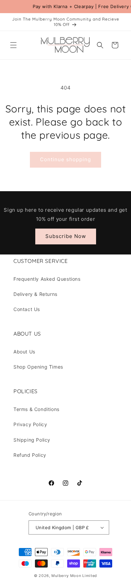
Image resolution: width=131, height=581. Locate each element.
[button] (13, 45)
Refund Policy (29, 455)
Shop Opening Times (38, 367)
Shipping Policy (31, 440)
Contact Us (26, 309)
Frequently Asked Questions (47, 279)
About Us (24, 351)
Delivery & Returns (35, 294)
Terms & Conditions (36, 409)
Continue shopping (65, 159)
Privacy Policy (30, 424)
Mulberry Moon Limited (74, 575)
